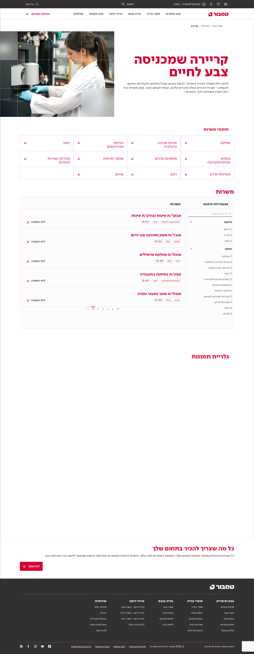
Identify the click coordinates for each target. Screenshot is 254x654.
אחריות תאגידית (98, 618)
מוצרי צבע (229, 612)
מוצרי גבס (168, 606)
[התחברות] (211, 4)
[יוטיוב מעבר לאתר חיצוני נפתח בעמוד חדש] (42, 646)
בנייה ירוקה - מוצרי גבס (132, 618)
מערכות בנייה (196, 624)
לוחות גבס (168, 624)
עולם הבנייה (197, 612)
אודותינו (205, 26)
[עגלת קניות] (225, 4)
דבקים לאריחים (195, 630)
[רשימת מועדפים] (218, 4)
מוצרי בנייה (197, 606)
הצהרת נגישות (102, 646)
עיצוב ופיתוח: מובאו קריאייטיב (219, 646)
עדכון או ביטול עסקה (81, 646)
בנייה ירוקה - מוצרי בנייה (132, 612)
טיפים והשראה (227, 624)
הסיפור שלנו (100, 606)
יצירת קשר (101, 630)
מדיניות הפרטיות (137, 646)
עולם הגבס (168, 612)
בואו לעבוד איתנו (98, 624)
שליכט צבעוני (227, 630)
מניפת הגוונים (227, 606)
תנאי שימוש (119, 646)
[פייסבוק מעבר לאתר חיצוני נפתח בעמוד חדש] (28, 646)
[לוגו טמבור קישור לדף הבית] (216, 14)
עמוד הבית (217, 26)
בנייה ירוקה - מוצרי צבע (132, 606)
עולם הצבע (229, 618)
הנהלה (103, 612)
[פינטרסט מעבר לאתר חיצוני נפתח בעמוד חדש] (21, 646)
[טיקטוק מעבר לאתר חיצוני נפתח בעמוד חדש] (49, 646)
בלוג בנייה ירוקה (136, 624)
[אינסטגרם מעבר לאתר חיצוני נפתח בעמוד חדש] (35, 646)
